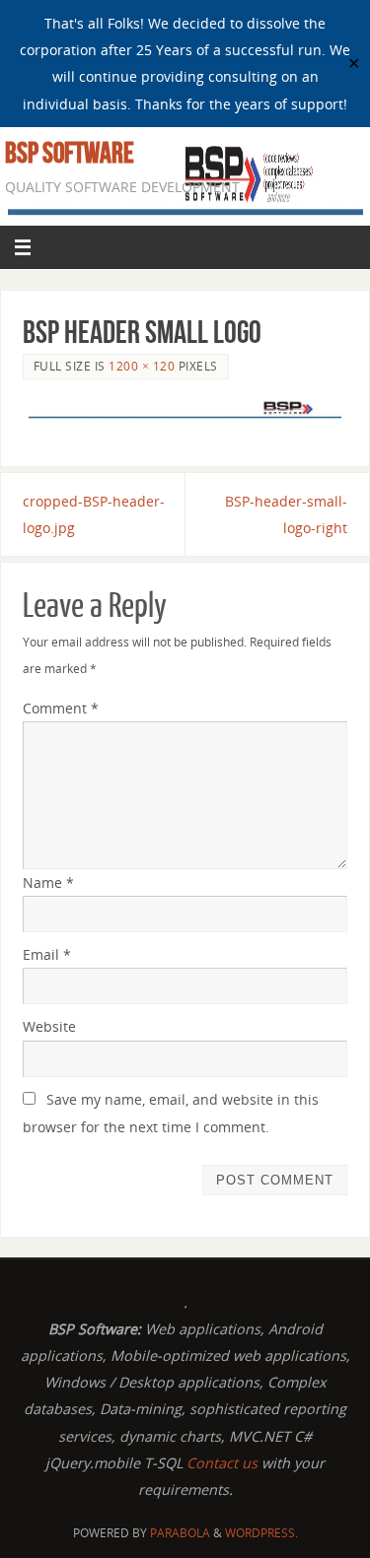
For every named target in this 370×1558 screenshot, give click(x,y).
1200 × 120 (142, 366)
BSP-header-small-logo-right (286, 514)
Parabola (180, 1532)
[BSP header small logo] (185, 416)
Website (49, 1026)
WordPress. (261, 1532)
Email (47, 954)
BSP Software (69, 153)
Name (48, 882)
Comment (61, 708)
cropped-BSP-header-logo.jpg (94, 514)
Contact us (223, 1463)
